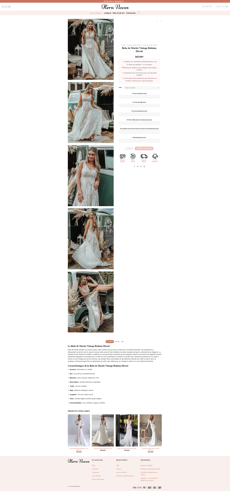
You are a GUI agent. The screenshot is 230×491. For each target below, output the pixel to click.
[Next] (161, 435)
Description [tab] (109, 341)
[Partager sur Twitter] (137, 166)
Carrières (95, 469)
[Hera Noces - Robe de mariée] (115, 6)
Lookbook (107, 13)
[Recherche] (138, 13)
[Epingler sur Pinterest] (144, 166)
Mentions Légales (146, 465)
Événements (131, 13)
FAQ (117, 465)
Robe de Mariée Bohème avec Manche (79, 449)
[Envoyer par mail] (140, 166)
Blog (93, 465)
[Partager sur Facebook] (134, 166)
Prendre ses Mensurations (125, 476)
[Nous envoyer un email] (6, 6)
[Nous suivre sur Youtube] (9, 6)
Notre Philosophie (98, 479)
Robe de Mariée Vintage (150, 45)
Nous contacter (121, 472)
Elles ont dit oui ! (119, 13)
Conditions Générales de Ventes (149, 473)
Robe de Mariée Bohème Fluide (126, 448)
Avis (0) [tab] (117, 341)
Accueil (123, 45)
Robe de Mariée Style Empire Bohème (150, 449)
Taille (120, 87)
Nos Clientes (96, 476)
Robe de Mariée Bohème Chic (103, 448)
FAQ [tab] (122, 341)
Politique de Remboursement (150, 469)
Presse (118, 469)
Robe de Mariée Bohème (134, 45)
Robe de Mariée (95, 13)
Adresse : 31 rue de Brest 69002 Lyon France (149, 479)
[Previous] (68, 435)
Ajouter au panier (144, 148)
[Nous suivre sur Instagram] (3, 6)
